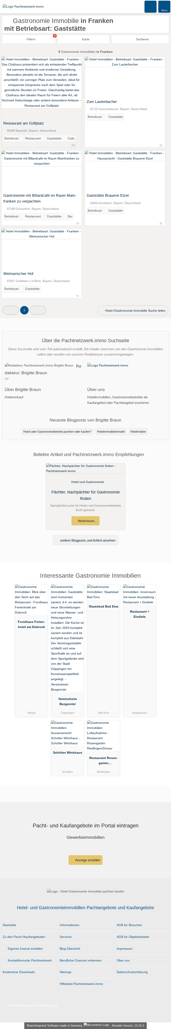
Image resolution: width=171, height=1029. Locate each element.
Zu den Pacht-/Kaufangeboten (24, 937)
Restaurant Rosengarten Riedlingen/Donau (103, 761)
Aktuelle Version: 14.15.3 (128, 1025)
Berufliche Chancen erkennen (81, 960)
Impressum (124, 948)
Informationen (69, 925)
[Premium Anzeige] (162, 579)
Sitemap (65, 972)
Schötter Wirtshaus (67, 752)
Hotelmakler (138, 431)
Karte (85, 39)
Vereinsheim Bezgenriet (67, 701)
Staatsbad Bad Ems (103, 606)
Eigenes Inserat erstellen (25, 948)
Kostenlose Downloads (19, 972)
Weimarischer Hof (18, 273)
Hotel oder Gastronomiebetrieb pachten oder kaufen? (57, 431)
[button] (11, 310)
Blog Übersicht (70, 948)
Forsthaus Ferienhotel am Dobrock (31, 624)
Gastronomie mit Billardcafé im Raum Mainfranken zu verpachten (39, 198)
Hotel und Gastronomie (87, 482)
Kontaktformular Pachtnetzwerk (29, 960)
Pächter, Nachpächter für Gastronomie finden (85, 495)
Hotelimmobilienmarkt (111, 431)
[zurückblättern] (13, 88)
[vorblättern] (70, 88)
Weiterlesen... (87, 521)
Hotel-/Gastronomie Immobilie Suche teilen (134, 310)
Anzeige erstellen (87, 860)
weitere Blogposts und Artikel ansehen (87, 540)
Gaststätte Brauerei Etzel (108, 195)
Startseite (9, 925)
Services (66, 937)
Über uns (123, 960)
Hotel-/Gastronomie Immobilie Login (32, 1005)
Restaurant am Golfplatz (23, 123)
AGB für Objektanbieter (133, 937)
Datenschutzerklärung (132, 972)
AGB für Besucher (129, 925)
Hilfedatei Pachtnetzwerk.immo (81, 984)
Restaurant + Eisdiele (139, 614)
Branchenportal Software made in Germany (53, 1025)
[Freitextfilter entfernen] (150, 6)
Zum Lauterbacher (102, 101)
